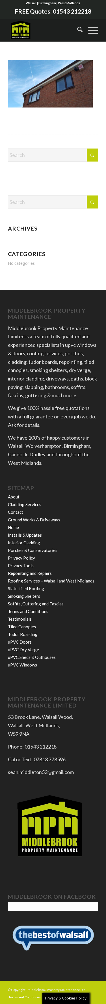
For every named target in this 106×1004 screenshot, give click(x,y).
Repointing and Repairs (30, 573)
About (14, 496)
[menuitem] (77, 30)
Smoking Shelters (24, 596)
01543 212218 (72, 11)
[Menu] (90, 30)
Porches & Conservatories (32, 550)
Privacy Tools (21, 565)
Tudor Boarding (23, 634)
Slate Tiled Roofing (26, 588)
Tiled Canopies (22, 626)
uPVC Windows (22, 664)
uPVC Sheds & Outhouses (32, 657)
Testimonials (20, 619)
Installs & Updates (25, 535)
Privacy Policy (21, 557)
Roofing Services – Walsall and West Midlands (51, 580)
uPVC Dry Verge (23, 649)
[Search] (77, 30)
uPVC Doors (20, 641)
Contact (15, 512)
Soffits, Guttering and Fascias (36, 603)
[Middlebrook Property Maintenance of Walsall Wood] (44, 30)
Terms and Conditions (28, 611)
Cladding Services (24, 504)
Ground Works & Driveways (34, 519)
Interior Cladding (24, 542)
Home (13, 527)
